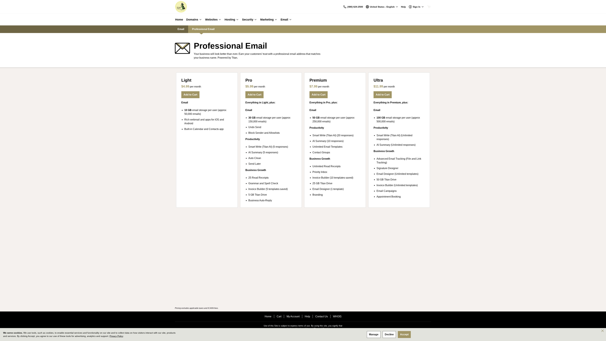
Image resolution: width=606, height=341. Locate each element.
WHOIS (337, 316)
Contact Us (321, 316)
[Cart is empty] (428, 7)
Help (307, 316)
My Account (293, 316)
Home (268, 316)
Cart (279, 316)
